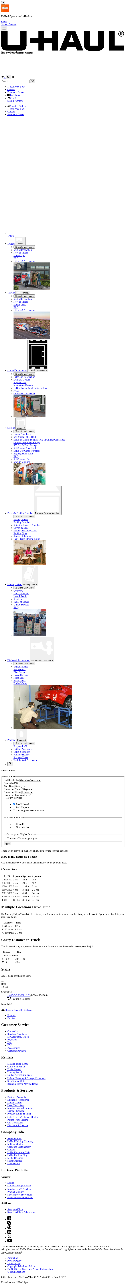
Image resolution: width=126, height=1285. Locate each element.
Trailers (20, 244)
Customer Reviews (16, 1050)
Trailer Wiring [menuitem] (20, 683)
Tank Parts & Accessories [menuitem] (26, 760)
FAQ (9, 1045)
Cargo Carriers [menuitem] (21, 675)
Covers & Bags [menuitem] (21, 527)
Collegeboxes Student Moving (22, 1117)
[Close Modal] (2, 981)
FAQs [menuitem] (16, 258)
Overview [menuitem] (18, 590)
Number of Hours (13, 792)
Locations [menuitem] (15, 95)
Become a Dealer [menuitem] (15, 92)
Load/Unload (22, 804)
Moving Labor (29, 584)
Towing (11, 292)
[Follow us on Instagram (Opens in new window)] (9, 1224)
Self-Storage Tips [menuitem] (22, 459)
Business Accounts (16, 1097)
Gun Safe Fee (22, 827)
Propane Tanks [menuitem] (21, 757)
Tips (9, 1042)
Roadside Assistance (17, 1034)
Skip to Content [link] (8, 24)
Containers (37, 370)
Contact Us (12, 1031)
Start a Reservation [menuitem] (23, 250)
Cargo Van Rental (16, 1066)
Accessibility (13, 1048)
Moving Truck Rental (17, 1064)
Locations (16, 1271)
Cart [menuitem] (13, 98)
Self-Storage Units (16, 1081)
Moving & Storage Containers (26, 1078)
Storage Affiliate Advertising (21, 1212)
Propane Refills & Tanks (19, 1113)
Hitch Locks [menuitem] (20, 680)
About (14, 1138)
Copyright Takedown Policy (21, 1266)
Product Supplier (15, 1192)
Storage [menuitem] (11, 427)
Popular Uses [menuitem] (20, 382)
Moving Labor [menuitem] (14, 584)
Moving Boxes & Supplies (20, 1108)
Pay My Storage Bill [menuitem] (23, 453)
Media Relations (15, 1158)
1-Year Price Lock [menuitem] (16, 86)
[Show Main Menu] (4, 28)
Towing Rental (14, 1072)
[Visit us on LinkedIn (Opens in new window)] (9, 1233)
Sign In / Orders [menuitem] (15, 101)
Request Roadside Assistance (19, 1010)
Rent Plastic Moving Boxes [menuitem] (27, 539)
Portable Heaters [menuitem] (22, 754)
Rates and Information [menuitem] (24, 377)
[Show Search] (8, 77)
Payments (12, 1039)
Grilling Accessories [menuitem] (23, 749)
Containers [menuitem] (17, 370)
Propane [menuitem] (11, 740)
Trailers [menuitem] (11, 243)
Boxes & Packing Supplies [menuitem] (20, 513)
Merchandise (13, 1163)
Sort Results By (12, 780)
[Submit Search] (32, 81)
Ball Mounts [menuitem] (20, 669)
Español (11, 1018)
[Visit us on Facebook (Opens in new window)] (9, 1219)
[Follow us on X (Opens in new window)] (9, 1237)
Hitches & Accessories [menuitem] (24, 261)
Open (4, 21)
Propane (21, 740)
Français (11, 1015)
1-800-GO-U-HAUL (18, 995)
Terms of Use (13, 1263)
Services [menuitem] (18, 599)
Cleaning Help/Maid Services (30, 810)
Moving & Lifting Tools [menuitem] (25, 530)
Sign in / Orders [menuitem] (18, 106)
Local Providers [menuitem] (21, 593)
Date (6, 783)
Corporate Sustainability (19, 1147)
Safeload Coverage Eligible (23, 838)
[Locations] (13, 77)
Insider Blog (17, 1155)
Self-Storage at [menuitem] (25, 437)
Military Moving (15, 1144)
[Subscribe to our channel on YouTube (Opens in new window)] (9, 1241)
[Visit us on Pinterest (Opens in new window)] (9, 1228)
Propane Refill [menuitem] (21, 746)
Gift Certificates (15, 1122)
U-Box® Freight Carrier (19, 1185)
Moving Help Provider (19, 1189)
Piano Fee (20, 824)
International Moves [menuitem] (23, 385)
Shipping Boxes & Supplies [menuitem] (27, 525)
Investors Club (18, 1152)
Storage (20, 428)
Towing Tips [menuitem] (20, 304)
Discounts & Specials (17, 1125)
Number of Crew (12, 789)
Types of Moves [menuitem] (21, 602)
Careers (11, 1149)
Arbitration (12, 1258)
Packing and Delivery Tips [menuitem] (30, 388)
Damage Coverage (16, 1111)
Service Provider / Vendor (19, 1194)
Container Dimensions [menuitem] (24, 393)
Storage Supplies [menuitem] (22, 462)
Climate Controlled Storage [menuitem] (27, 442)
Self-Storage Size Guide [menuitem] (25, 448)
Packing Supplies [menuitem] (22, 522)
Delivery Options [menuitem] (22, 379)
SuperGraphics (14, 1160)
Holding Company (20, 1141)
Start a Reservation (23, 299)
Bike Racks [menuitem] (19, 672)
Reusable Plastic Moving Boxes (22, 1084)
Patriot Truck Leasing (17, 1120)
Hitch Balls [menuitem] (19, 677)
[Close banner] (3, 2)
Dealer (10, 1182)
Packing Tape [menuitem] (20, 533)
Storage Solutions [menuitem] (22, 536)
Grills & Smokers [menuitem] (22, 752)
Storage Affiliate (15, 1209)
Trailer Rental (14, 1069)
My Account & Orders (18, 1036)
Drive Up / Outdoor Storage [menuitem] (27, 450)
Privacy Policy (14, 1260)
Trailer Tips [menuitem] (19, 255)
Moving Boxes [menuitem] (21, 519)
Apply (7, 843)
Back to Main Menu (24, 247)
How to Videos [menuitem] (21, 252)
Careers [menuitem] (11, 89)
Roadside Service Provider (20, 1197)
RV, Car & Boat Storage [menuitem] (25, 445)
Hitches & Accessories (41, 660)
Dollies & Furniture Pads (19, 1075)
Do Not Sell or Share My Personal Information (30, 1269)
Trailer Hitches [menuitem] (21, 666)
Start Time (9, 786)
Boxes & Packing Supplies (47, 513)
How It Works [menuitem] (20, 596)
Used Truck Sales (15, 1105)
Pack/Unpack (22, 807)
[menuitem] (69, 299)
